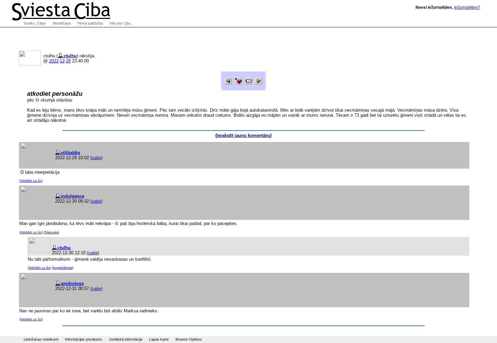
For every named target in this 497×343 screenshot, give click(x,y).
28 (68, 60)
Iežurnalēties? (467, 7)
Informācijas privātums (83, 339)
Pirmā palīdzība (90, 23)
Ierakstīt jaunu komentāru (243, 135)
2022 (53, 60)
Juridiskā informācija (125, 339)
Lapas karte (159, 339)
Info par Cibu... (122, 23)
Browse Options (188, 339)
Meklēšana (62, 23)
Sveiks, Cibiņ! (35, 23)
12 (62, 60)
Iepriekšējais (62, 267)
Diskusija (51, 232)
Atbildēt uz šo (31, 180)
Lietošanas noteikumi (41, 339)
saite (96, 157)
